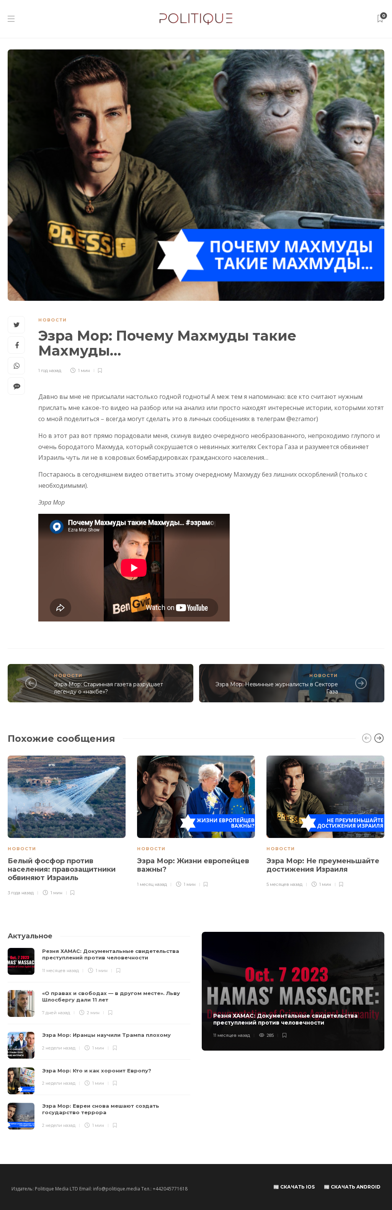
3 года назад (21, 892)
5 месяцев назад (284, 884)
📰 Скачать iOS (294, 1187)
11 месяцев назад (60, 970)
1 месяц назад (152, 884)
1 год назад (49, 370)
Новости (52, 320)
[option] (66, 826)
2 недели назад (58, 1048)
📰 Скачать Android (352, 1187)
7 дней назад (56, 1012)
